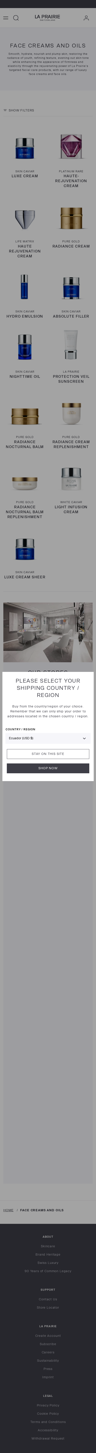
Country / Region (20, 729)
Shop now (48, 768)
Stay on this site (48, 754)
